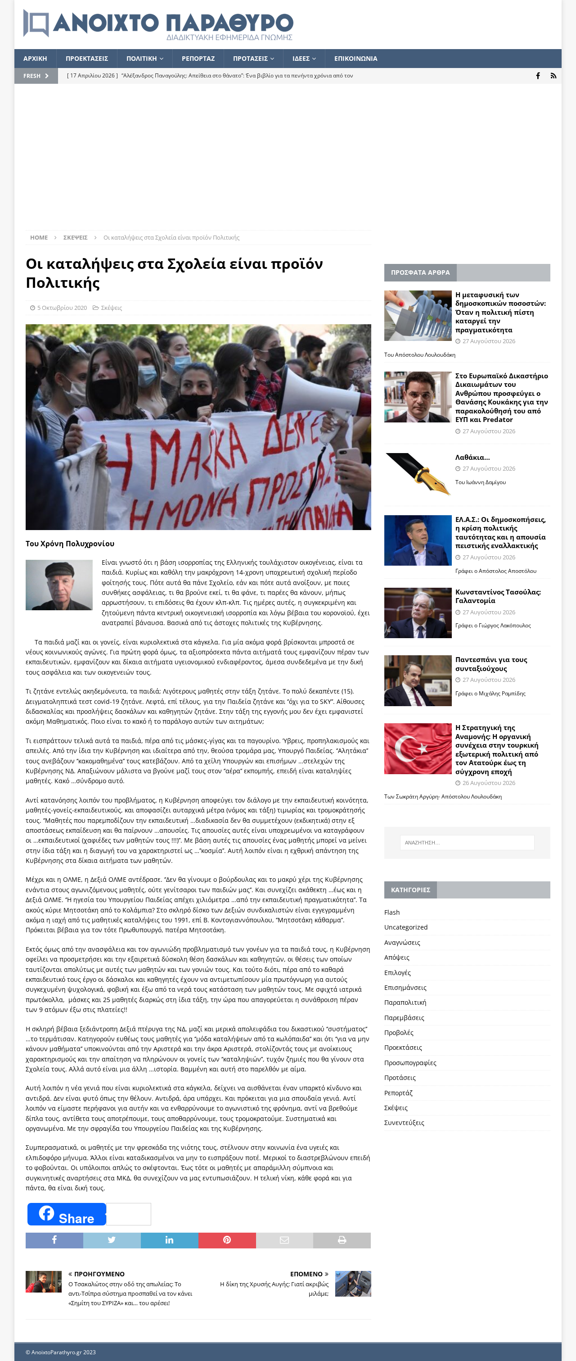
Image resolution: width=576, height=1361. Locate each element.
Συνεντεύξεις (404, 1122)
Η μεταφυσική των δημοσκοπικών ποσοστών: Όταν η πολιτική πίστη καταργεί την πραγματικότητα (500, 312)
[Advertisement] (288, 163)
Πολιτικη (141, 58)
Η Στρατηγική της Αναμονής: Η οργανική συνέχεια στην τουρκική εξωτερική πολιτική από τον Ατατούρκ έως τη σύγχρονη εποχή (497, 749)
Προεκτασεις (87, 58)
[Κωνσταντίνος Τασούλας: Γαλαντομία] (418, 613)
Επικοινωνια (356, 58)
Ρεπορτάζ (398, 1093)
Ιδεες (301, 58)
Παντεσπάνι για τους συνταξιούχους (491, 664)
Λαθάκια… (472, 457)
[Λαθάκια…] (418, 475)
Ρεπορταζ (198, 58)
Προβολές (399, 1032)
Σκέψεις (111, 308)
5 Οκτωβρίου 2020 (62, 308)
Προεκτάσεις (403, 1047)
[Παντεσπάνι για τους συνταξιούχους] (418, 680)
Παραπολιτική (405, 1002)
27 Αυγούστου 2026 (489, 341)
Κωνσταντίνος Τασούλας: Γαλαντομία (498, 596)
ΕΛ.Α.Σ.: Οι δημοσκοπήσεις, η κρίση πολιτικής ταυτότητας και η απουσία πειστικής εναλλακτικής (500, 532)
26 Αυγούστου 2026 (489, 783)
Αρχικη (35, 58)
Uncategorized (406, 927)
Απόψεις (397, 957)
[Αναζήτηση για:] (467, 842)
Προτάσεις (400, 1077)
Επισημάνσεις (405, 987)
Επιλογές (397, 972)
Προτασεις (250, 58)
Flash (392, 912)
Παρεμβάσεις (404, 1017)
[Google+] (554, 76)
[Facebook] (538, 76)
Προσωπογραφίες (410, 1062)
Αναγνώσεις (402, 942)
